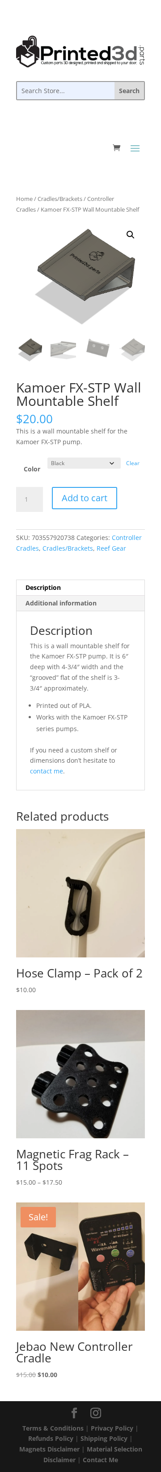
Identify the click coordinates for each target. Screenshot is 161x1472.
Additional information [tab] (61, 603)
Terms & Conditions (53, 1428)
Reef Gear (111, 548)
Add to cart (84, 498)
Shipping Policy (103, 1438)
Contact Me (100, 1460)
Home (24, 199)
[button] (131, 235)
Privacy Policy (112, 1428)
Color (32, 469)
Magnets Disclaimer (49, 1449)
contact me (46, 771)
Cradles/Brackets (60, 199)
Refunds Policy (50, 1438)
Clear (133, 463)
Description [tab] (43, 587)
